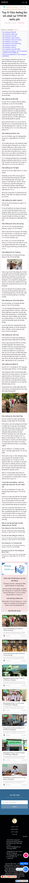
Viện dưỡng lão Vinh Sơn (9, 45)
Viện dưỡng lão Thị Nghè (9, 36)
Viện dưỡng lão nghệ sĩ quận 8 (11, 38)
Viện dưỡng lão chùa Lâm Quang (11, 39)
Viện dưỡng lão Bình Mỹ (9, 32)
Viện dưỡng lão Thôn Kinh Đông (11, 43)
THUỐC (25, 836)
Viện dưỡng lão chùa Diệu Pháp (11, 49)
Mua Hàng (24, 863)
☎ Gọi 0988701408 (8, 877)
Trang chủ (8, 7)
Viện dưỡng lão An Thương (10, 41)
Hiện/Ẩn (15, 29)
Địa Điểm (15, 7)
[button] (24, 2)
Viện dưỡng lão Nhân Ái (9, 47)
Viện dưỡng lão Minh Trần (9, 34)
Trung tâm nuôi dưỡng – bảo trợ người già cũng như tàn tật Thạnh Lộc (14, 51)
